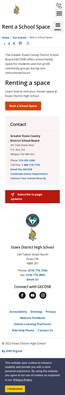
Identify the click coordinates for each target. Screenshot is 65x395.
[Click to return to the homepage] (11, 9)
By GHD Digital (12, 351)
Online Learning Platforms (32, 324)
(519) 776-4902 (35, 275)
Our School (19, 37)
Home (5, 37)
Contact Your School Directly (28, 178)
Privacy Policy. (22, 379)
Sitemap (36, 312)
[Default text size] (9, 43)
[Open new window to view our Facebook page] (22, 295)
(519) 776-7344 (37, 270)
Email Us (32, 279)
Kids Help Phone (23, 330)
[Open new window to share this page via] (28, 43)
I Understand (16, 389)
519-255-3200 (27, 160)
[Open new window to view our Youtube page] (32, 295)
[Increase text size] (14, 43)
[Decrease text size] (4, 43)
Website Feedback (32, 318)
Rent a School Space (23, 106)
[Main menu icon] (59, 13)
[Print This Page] (20, 43)
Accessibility (18, 312)
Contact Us (45, 330)
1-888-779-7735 (30, 164)
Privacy (51, 312)
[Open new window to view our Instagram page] (43, 295)
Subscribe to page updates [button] (26, 196)
